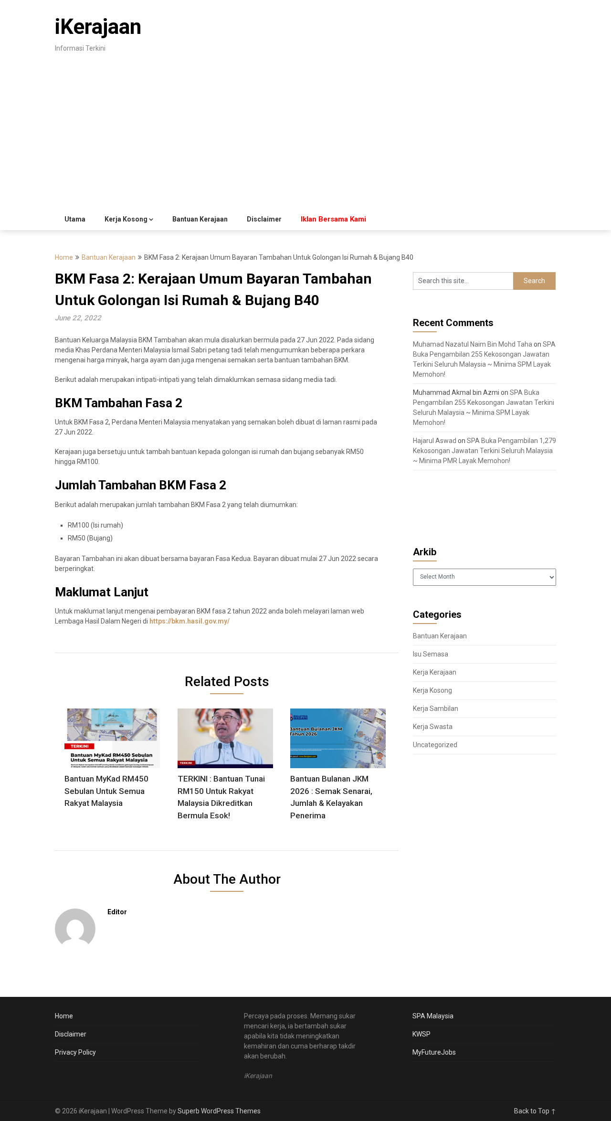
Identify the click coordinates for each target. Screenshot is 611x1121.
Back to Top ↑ (535, 1111)
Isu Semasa (430, 654)
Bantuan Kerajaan (200, 219)
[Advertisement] (305, 137)
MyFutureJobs (434, 1052)
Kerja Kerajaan (434, 672)
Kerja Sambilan (435, 708)
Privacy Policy (75, 1052)
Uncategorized (435, 745)
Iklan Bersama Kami (333, 219)
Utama (74, 219)
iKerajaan (98, 26)
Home (64, 257)
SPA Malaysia (432, 1016)
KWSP (421, 1034)
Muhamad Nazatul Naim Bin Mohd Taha (472, 344)
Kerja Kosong (126, 219)
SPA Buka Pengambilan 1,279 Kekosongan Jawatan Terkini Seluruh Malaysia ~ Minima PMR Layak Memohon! (484, 451)
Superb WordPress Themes (219, 1111)
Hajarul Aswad (434, 440)
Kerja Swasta (433, 726)
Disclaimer (264, 219)
